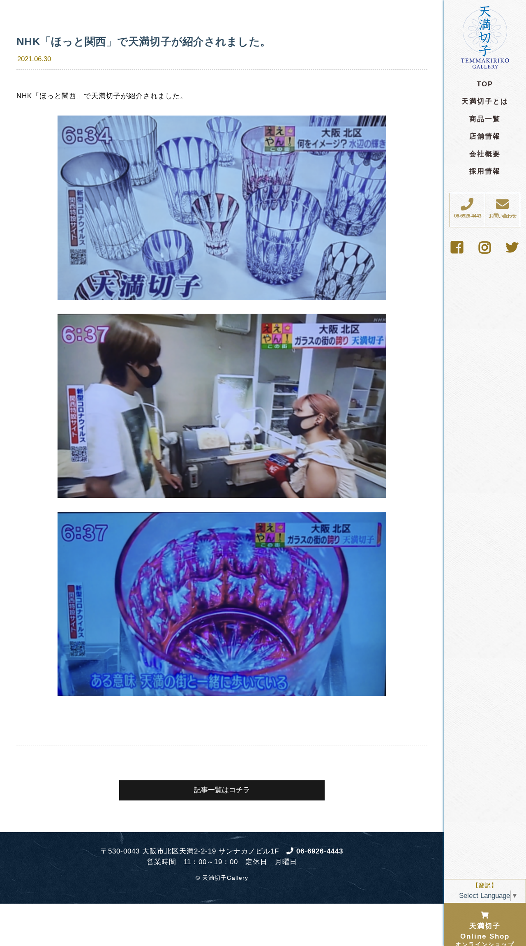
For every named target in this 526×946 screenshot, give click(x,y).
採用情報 (485, 171)
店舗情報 (485, 136)
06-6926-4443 (318, 851)
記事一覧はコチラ (222, 790)
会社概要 (485, 154)
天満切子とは (484, 101)
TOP (485, 84)
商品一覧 (485, 119)
